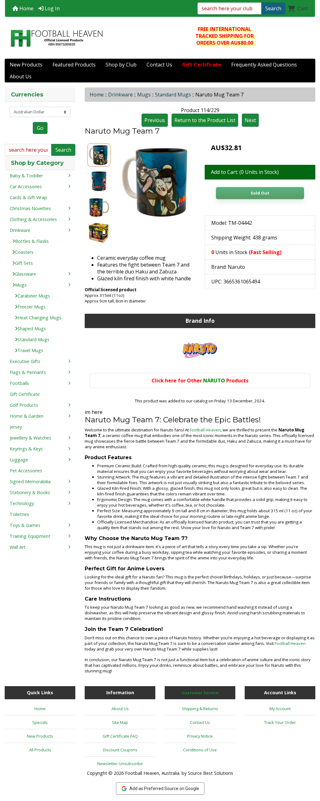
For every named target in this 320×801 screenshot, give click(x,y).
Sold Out (260, 193)
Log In (51, 8)
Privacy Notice (200, 736)
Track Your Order (280, 722)
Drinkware (120, 94)
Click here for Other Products (200, 380)
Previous (154, 120)
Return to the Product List (204, 120)
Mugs (144, 94)
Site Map (120, 722)
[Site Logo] (57, 38)
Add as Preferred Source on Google (164, 788)
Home (25, 8)
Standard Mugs (173, 94)
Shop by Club (121, 64)
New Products (26, 64)
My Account (280, 708)
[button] (308, 770)
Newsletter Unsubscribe (120, 763)
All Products (40, 750)
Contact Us (159, 64)
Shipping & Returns (200, 708)
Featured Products (74, 64)
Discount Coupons (120, 750)
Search (273, 8)
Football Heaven (205, 430)
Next (250, 120)
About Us (21, 76)
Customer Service (200, 692)
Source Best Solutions (210, 773)
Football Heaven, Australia (152, 773)
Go (40, 128)
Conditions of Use (200, 750)
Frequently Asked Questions (264, 64)
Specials (40, 722)
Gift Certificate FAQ (120, 736)
